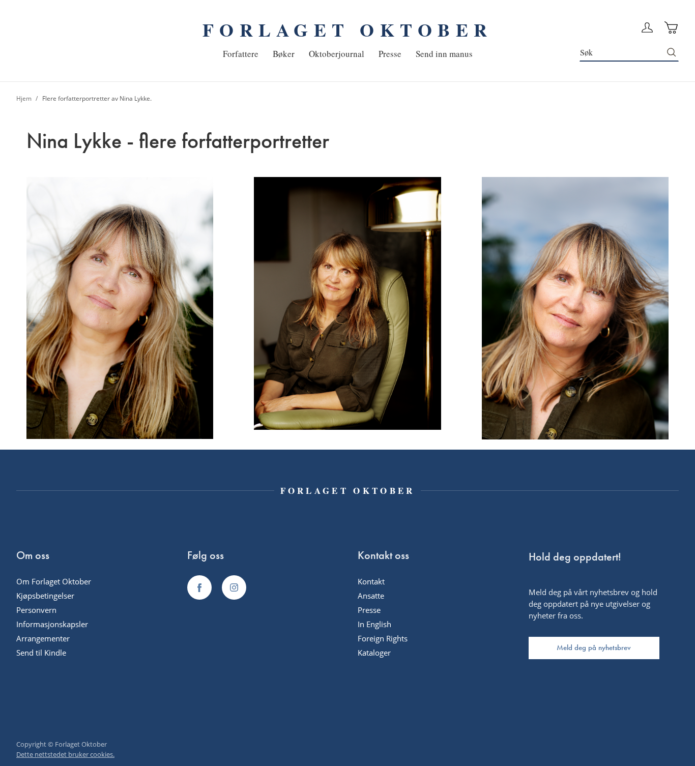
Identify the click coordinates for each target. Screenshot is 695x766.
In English (374, 624)
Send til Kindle (41, 652)
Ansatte (371, 596)
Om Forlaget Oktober (53, 581)
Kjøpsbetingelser (45, 596)
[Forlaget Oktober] (199, 587)
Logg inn (647, 27)
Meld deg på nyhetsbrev (594, 647)
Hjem (24, 98)
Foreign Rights (383, 638)
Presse (369, 610)
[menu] (348, 54)
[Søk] (672, 52)
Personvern (36, 610)
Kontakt (371, 581)
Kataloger (374, 652)
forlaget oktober (347, 29)
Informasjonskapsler (52, 624)
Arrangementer (43, 638)
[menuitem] (241, 54)
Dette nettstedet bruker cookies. (65, 754)
